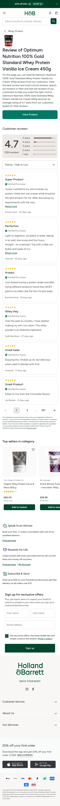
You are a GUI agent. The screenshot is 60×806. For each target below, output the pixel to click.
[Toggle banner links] (57, 4)
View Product (30, 114)
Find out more (31, 428)
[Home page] (30, 13)
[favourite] (33, 450)
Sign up (30, 648)
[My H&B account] (50, 13)
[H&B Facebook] (33, 689)
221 (43, 410)
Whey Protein (15, 31)
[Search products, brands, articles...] (54, 21)
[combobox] (26, 21)
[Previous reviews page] (5, 410)
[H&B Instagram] (27, 689)
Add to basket (19, 507)
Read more (11, 206)
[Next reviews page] (54, 410)
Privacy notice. (45, 638)
